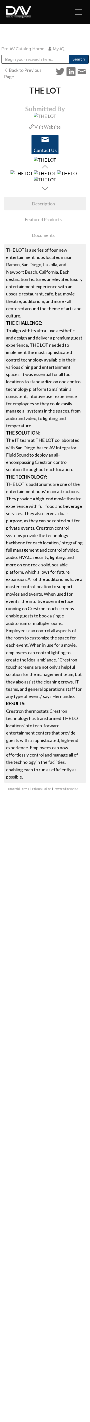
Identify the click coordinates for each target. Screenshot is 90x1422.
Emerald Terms (18, 789)
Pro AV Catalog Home (23, 49)
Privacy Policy (41, 789)
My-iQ (58, 49)
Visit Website (47, 127)
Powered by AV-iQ (66, 789)
